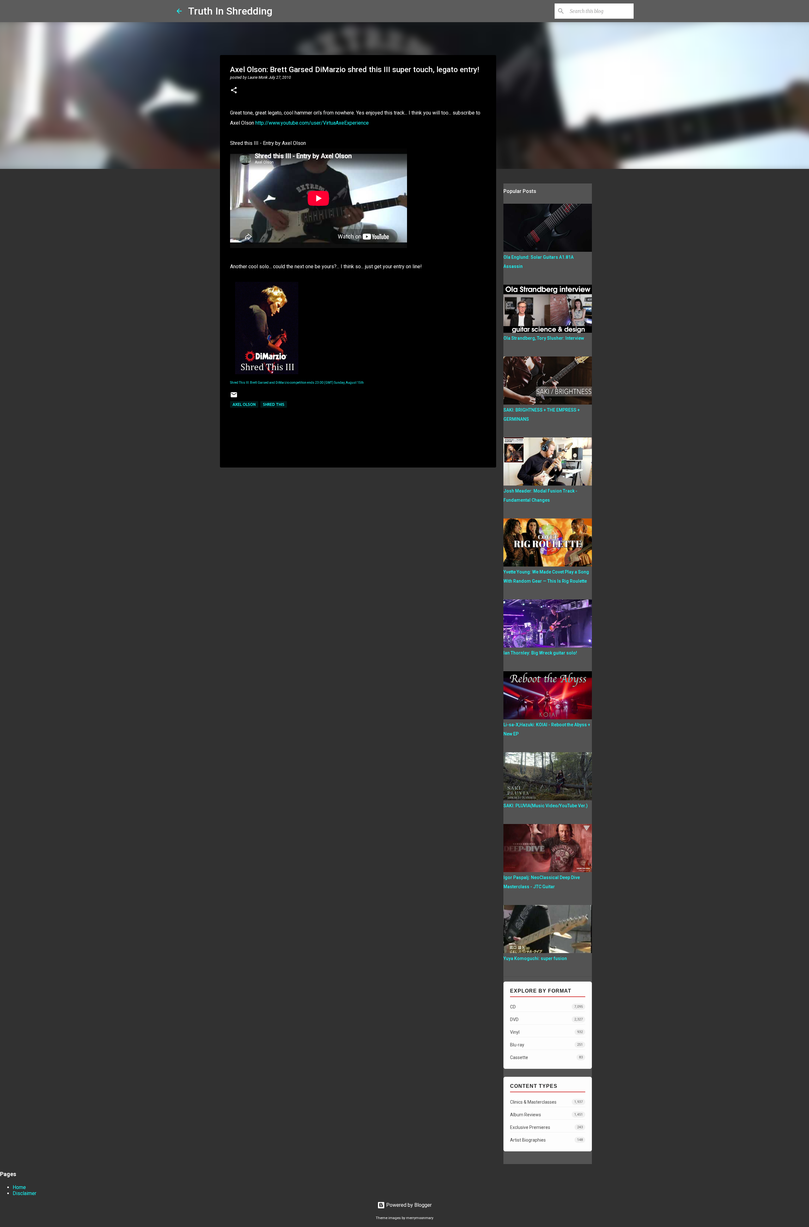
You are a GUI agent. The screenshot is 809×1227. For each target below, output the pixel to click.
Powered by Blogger (408, 1205)
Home (19, 1187)
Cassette (546, 1057)
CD (546, 1006)
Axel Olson (244, 404)
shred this (273, 404)
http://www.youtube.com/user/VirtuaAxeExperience (312, 123)
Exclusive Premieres (546, 1127)
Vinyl (546, 1032)
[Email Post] (234, 397)
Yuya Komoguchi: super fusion (535, 958)
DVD (546, 1019)
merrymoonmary (419, 1218)
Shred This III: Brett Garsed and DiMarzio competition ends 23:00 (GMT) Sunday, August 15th (297, 382)
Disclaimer (24, 1193)
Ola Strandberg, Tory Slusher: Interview (543, 338)
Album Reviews (546, 1114)
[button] (234, 90)
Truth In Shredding (230, 11)
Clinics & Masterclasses (546, 1102)
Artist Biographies (546, 1140)
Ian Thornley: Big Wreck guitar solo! (540, 652)
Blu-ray (546, 1044)
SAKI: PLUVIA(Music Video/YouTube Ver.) (545, 805)
